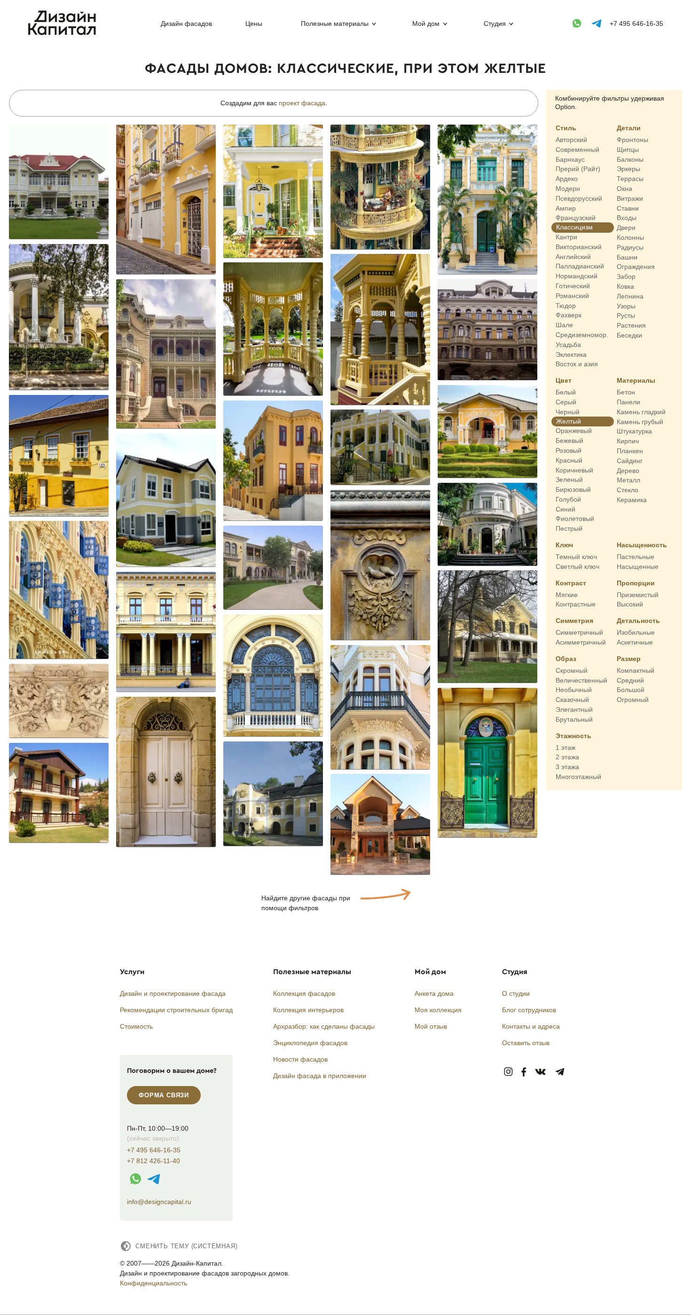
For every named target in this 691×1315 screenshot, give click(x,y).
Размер (629, 658)
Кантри (566, 237)
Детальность (638, 620)
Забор (626, 276)
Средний (630, 680)
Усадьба (568, 344)
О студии (516, 993)
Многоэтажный (578, 776)
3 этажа (567, 767)
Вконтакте (540, 1072)
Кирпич (628, 441)
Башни (627, 256)
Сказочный (572, 699)
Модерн (568, 188)
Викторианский (579, 247)
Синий (565, 508)
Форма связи (164, 1095)
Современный (577, 149)
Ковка (625, 286)
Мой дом (426, 23)
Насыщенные (638, 566)
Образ (566, 658)
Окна (624, 188)
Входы (626, 217)
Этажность (573, 735)
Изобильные (636, 632)
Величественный (581, 680)
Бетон (626, 392)
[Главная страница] (64, 33)
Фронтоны (632, 139)
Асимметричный (581, 642)
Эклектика (571, 354)
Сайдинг (630, 460)
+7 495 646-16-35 (636, 23)
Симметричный (579, 632)
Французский (576, 217)
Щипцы (628, 149)
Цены (253, 23)
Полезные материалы (335, 23)
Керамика (632, 500)
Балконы (630, 159)
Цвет (564, 380)
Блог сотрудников (529, 1010)
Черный (568, 412)
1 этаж (565, 747)
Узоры (626, 305)
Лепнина (630, 296)
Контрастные (576, 604)
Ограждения (636, 266)
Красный (569, 460)
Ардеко (567, 178)
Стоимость (136, 1026)
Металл (628, 480)
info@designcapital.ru (159, 1201)
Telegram (560, 1072)
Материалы (636, 380)
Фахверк (568, 315)
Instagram (508, 1072)
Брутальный (574, 719)
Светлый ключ (577, 566)
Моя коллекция (438, 1010)
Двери (626, 227)
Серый (566, 402)
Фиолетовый (575, 518)
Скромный (572, 670)
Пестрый (569, 528)
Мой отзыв (431, 1026)
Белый (566, 392)
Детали (629, 128)
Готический (573, 286)
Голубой (568, 499)
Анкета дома (434, 993)
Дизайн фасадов (186, 23)
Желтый (568, 421)
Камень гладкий (641, 412)
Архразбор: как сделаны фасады (324, 1026)
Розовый (568, 450)
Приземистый (638, 594)
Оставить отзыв (526, 1043)
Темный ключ (576, 556)
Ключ (564, 545)
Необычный (574, 689)
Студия (495, 23)
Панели (628, 402)
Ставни (628, 208)
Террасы (630, 178)
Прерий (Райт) (578, 169)
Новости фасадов (300, 1059)
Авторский (571, 139)
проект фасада (302, 103)
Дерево (628, 470)
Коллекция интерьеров (308, 1010)
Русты (626, 315)
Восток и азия (577, 364)
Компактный (635, 670)
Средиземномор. (582, 335)
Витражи (630, 198)
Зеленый (569, 479)
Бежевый (569, 440)
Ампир (566, 208)
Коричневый (574, 469)
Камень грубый (640, 421)
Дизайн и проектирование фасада (173, 993)
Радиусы (630, 247)
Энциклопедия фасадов (310, 1043)
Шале (564, 325)
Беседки (629, 335)
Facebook (523, 1072)
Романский (572, 295)
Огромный (633, 699)
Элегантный (574, 709)
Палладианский (580, 266)
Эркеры (628, 169)
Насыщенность (642, 545)
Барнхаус (570, 159)
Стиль (566, 128)
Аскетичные (635, 642)
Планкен (630, 451)
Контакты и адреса (531, 1026)
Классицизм (574, 227)
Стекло (627, 490)
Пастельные (635, 556)
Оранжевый (574, 430)
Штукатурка (634, 431)
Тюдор (566, 305)
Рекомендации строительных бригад (176, 1010)
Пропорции (636, 582)
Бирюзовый (573, 489)
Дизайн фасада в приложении (319, 1075)
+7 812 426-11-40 (153, 1161)
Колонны (630, 237)
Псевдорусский (579, 198)
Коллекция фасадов (304, 993)
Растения (631, 325)
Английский (573, 256)
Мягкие (567, 594)
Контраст (571, 582)
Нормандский (576, 276)
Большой (630, 689)
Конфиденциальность (153, 1283)
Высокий (630, 604)
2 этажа (567, 757)
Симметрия (574, 620)
